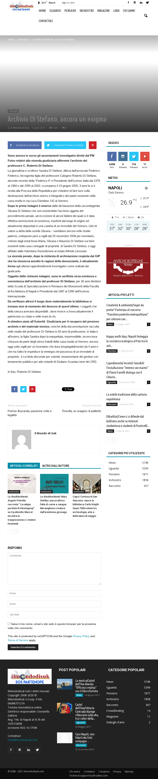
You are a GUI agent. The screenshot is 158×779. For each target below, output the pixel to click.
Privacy (117, 771)
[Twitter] (147, 2)
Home (42, 10)
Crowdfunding (115, 710)
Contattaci (46, 21)
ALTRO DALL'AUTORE (55, 465)
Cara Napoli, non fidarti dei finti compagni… (84, 737)
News (110, 324)
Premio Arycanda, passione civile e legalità (30, 413)
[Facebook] (128, 2)
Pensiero (70, 10)
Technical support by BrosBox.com (88, 775)
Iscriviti (145, 153)
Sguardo (55, 10)
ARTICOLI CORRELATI (24, 465)
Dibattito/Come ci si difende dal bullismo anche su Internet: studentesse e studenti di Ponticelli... (127, 421)
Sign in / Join (68, 2)
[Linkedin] (141, 2)
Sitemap (129, 771)
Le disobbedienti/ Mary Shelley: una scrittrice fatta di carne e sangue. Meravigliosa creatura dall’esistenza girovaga (53, 504)
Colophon (104, 771)
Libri (116, 10)
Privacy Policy (81, 636)
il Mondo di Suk (20, 127)
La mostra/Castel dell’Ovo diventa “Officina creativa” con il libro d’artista (86, 686)
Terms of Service (18, 640)
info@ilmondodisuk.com (23, 740)
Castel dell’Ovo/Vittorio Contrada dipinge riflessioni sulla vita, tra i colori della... (87, 711)
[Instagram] (135, 2)
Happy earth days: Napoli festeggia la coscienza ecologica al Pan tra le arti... (127, 340)
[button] (145, 15)
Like (112, 153)
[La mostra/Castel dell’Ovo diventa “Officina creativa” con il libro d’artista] (64, 684)
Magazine (103, 10)
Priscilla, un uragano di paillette (81, 411)
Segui (122, 153)
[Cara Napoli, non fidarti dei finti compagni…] (64, 737)
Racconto (115, 486)
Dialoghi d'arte (115, 722)
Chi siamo (129, 10)
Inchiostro (87, 10)
